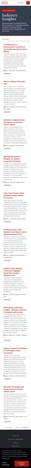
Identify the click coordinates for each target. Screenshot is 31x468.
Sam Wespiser (20, 255)
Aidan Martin (20, 145)
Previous (11, 41)
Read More (7, 73)
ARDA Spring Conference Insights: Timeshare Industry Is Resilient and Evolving (15, 310)
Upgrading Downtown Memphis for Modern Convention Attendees (12, 159)
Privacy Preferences (6, 464)
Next (25, 41)
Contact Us (15, 436)
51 (21, 41)
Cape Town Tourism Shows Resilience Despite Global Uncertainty (14, 195)
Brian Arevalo (8, 257)
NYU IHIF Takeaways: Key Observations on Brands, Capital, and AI (14, 389)
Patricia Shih (19, 416)
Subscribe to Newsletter (15, 439)
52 (23, 41)
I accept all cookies (21, 463)
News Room (15, 446)
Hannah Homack (20, 376)
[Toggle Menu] (28, 2)
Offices (15, 443)
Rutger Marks (20, 182)
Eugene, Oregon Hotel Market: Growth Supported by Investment (15, 350)
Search (22, 3)
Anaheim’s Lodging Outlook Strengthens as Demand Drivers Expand (14, 122)
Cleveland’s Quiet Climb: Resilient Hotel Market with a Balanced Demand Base (15, 232)
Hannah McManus (20, 70)
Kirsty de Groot (21, 219)
